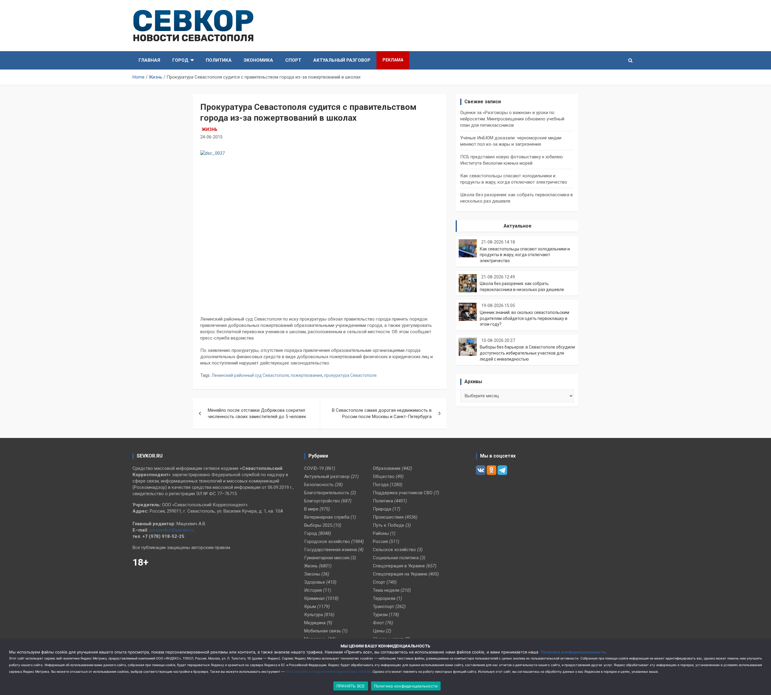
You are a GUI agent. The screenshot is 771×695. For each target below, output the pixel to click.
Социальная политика (396, 557)
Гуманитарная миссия (326, 557)
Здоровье (314, 582)
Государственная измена (330, 549)
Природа (382, 509)
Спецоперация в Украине (399, 566)
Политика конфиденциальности (573, 652)
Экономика (258, 60)
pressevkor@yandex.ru (171, 530)
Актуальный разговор (341, 60)
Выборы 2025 (318, 525)
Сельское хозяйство (394, 549)
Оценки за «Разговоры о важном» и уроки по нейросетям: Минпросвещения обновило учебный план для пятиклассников (512, 119)
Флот (378, 622)
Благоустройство (322, 501)
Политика (219, 60)
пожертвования (306, 375)
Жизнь (209, 129)
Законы (312, 574)
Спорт (293, 60)
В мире (311, 509)
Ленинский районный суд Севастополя (250, 375)
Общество (384, 476)
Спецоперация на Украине (400, 574)
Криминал (314, 598)
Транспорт (383, 606)
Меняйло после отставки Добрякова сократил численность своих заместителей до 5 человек (257, 413)
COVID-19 (314, 468)
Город (180, 60)
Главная (149, 60)
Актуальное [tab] (518, 226)
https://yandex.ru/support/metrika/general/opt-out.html (328, 672)
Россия (380, 541)
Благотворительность (326, 492)
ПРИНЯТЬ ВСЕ (350, 686)
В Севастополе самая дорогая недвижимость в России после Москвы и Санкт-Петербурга (382, 413)
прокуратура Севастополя (350, 375)
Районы (381, 533)
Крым (310, 606)
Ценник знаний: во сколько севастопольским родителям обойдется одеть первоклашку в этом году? (524, 318)
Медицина (315, 622)
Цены (379, 631)
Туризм (380, 614)
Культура (313, 614)
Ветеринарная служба (326, 517)
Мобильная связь (322, 631)
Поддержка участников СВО (402, 492)
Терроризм (384, 598)
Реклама (392, 59)
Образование (387, 468)
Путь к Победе (388, 525)
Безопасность (319, 484)
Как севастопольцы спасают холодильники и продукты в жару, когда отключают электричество (525, 255)
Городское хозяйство (327, 541)
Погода (381, 484)
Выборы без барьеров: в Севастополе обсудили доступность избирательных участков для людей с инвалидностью (527, 353)
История (313, 590)
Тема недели (386, 590)
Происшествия (388, 517)
